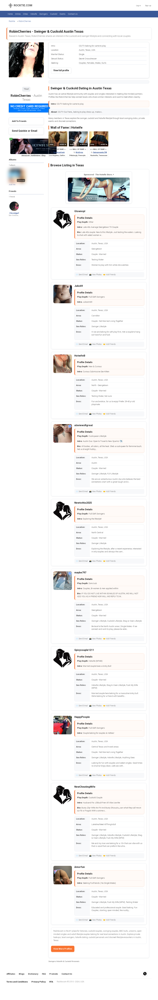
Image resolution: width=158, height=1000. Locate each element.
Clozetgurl (14, 213)
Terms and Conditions (17, 982)
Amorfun (79, 867)
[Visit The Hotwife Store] (98, 190)
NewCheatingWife (84, 786)
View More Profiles (62, 949)
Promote (53, 974)
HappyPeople (82, 717)
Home (10, 14)
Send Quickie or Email (24, 130)
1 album (12, 165)
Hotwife (33, 14)
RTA (51, 982)
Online (18, 14)
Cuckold (53, 14)
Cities (25, 14)
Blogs (21, 974)
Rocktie (12, 21)
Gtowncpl (79, 211)
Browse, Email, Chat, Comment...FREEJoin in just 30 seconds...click (29, 107)
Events (62, 14)
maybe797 (80, 572)
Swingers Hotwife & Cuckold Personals (63, 961)
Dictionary (33, 974)
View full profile (61, 70)
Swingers (43, 14)
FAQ (44, 974)
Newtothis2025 (83, 502)
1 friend (12, 197)
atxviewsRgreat (83, 425)
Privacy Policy (38, 982)
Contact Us (73, 14)
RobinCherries (25, 21)
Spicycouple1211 (84, 650)
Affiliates (10, 974)
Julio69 (78, 285)
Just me (12, 184)
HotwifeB (79, 355)
